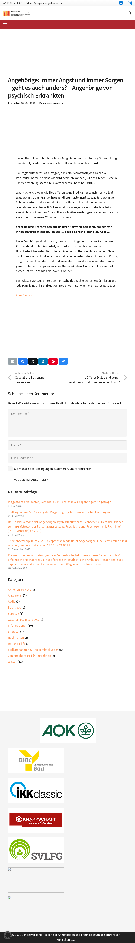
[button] (130, 13)
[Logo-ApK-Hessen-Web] (16, 13)
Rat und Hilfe (16, 644)
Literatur (14, 631)
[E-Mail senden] (12, 361)
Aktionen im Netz (19, 589)
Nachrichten (16, 637)
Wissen (12, 662)
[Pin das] (53, 361)
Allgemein (14, 595)
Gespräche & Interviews (23, 620)
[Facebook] (121, 3)
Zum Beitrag (24, 295)
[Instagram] (130, 3)
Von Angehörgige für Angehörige (29, 656)
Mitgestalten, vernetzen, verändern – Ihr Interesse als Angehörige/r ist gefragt (59, 502)
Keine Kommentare (51, 103)
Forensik (13, 614)
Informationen (17, 626)
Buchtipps (14, 607)
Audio (11, 601)
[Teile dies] (23, 361)
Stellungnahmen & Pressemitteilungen (33, 650)
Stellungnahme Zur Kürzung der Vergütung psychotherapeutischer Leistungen (59, 512)
